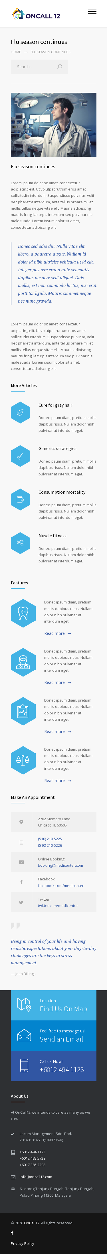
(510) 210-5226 (50, 845)
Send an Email (61, 1039)
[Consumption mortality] (20, 499)
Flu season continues (33, 166)
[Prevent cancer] (23, 760)
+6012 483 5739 (32, 1158)
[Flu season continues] (53, 125)
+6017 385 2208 (32, 1164)
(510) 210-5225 (50, 838)
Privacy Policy (22, 1243)
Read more (54, 633)
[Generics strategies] (20, 456)
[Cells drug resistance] (23, 662)
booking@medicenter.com (60, 865)
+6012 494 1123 (62, 1069)
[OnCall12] (49, 13)
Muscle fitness (52, 535)
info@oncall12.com (36, 1176)
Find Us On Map (63, 1008)
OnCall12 (31, 1222)
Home (16, 52)
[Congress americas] (23, 711)
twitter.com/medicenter (58, 905)
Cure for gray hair (55, 405)
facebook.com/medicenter (61, 885)
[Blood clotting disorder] (23, 613)
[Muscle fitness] (20, 543)
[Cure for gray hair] (20, 412)
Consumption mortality (62, 492)
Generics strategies (57, 448)
